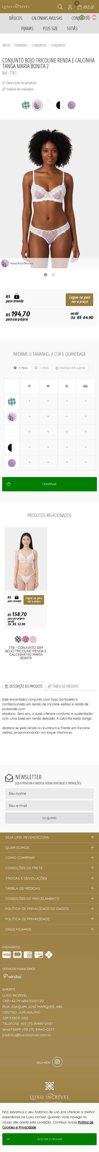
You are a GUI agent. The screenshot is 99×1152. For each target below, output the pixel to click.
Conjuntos (39, 45)
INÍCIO (6, 45)
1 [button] (45, 274)
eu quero (49, 818)
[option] (49, 194)
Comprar (49, 484)
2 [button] (53, 274)
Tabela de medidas (66, 686)
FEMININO (21, 45)
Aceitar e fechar (49, 1139)
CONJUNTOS (58, 45)
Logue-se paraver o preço (79, 299)
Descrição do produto (26, 686)
